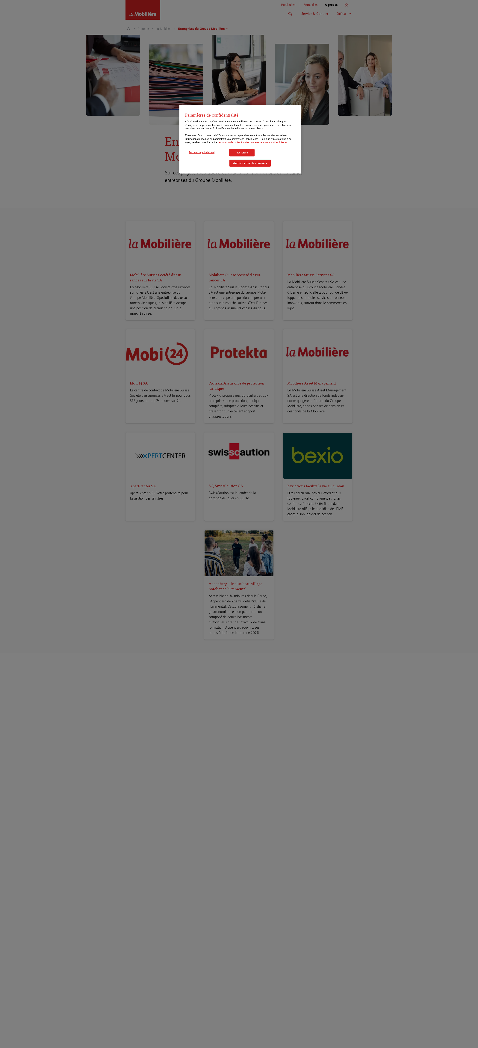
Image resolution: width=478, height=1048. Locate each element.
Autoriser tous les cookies (250, 163)
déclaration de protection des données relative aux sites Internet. (253, 142)
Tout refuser (242, 152)
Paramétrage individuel (201, 152)
